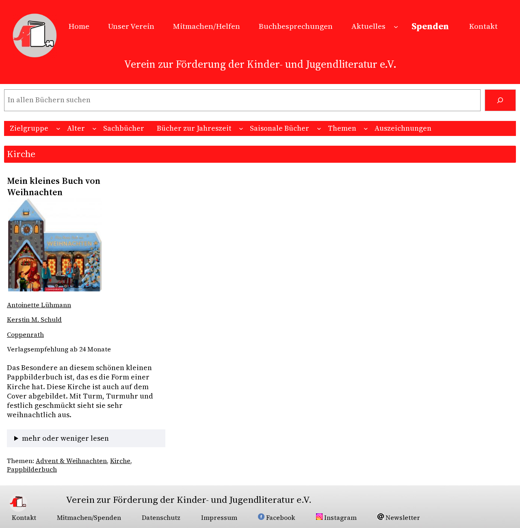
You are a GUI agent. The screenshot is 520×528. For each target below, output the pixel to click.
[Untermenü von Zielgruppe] (58, 128)
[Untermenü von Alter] (94, 128)
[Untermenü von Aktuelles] (396, 26)
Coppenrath (25, 334)
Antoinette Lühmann (39, 305)
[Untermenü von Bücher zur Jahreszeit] (241, 128)
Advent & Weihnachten (71, 461)
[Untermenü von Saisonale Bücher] (319, 128)
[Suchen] (500, 100)
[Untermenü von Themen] (366, 128)
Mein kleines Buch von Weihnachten (53, 186)
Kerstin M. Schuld (34, 319)
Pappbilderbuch (32, 469)
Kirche (120, 461)
